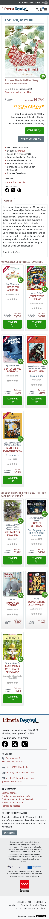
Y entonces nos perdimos (12, 370)
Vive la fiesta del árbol (12, 533)
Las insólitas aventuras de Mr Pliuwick (12, 669)
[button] (37, 9)
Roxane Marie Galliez (18, 80)
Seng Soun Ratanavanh (21, 81)
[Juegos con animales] (12, 273)
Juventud (20, 150)
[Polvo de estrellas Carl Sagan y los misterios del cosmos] (36, 507)
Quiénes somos (9, 792)
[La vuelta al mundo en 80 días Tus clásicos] (12, 426)
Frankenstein (36, 371)
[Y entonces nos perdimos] (12, 349)
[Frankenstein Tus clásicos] (36, 349)
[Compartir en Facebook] (7, 189)
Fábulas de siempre (12, 604)
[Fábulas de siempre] (12, 584)
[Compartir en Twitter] (13, 189)
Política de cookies (11, 805)
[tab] (8, 201)
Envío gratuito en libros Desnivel (17, 799)
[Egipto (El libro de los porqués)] (36, 584)
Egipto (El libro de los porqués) (36, 603)
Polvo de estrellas (36, 524)
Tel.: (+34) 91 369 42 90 (16, 766)
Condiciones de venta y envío (16, 796)
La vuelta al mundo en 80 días (12, 449)
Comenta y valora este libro (18, 92)
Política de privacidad (12, 802)
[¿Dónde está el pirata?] (36, 278)
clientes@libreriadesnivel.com (19, 772)
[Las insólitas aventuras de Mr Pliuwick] (12, 647)
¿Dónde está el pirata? (36, 297)
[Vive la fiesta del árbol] (12, 511)
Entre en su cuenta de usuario (31, 2)
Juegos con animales (12, 288)
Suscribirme (9, 833)
